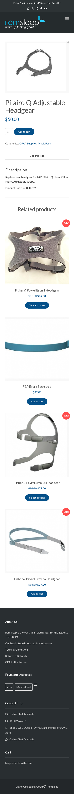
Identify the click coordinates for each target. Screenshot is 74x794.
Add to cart (24, 131)
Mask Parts (45, 143)
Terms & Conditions (16, 649)
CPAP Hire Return (16, 662)
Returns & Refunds (16, 655)
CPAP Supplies (28, 143)
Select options (37, 305)
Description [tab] (37, 155)
